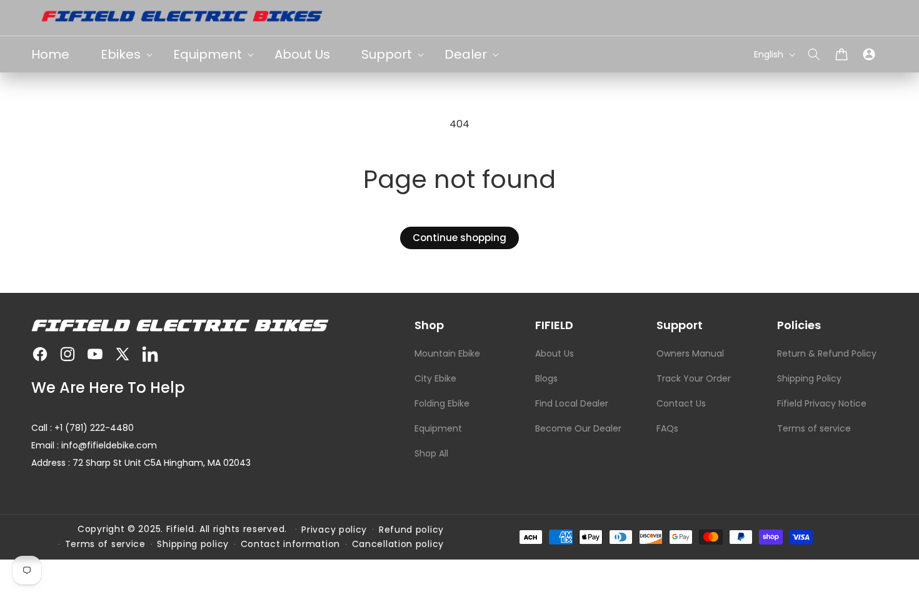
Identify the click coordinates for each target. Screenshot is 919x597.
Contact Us (681, 403)
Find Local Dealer (571, 403)
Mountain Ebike (447, 353)
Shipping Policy (809, 378)
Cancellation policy (398, 544)
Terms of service (814, 428)
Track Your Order (693, 378)
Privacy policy (334, 529)
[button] (814, 54)
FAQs (667, 428)
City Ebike (435, 378)
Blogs (546, 378)
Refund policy (411, 529)
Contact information (290, 544)
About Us (554, 353)
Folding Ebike (442, 403)
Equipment (438, 428)
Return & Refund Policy (826, 353)
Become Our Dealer (578, 428)
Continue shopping (459, 237)
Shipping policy (193, 544)
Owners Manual (690, 353)
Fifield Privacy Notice (821, 403)
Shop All (431, 453)
